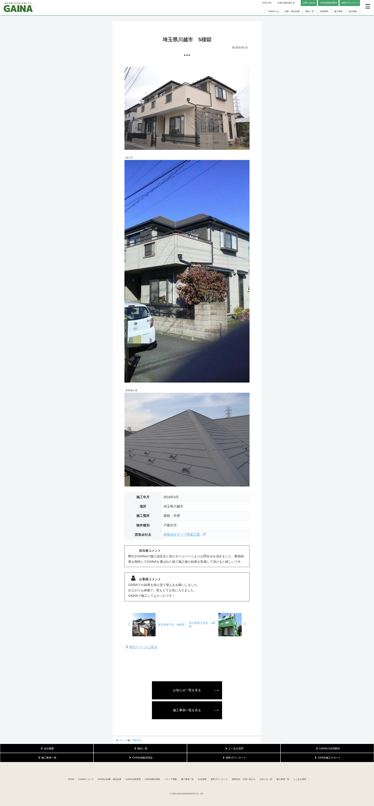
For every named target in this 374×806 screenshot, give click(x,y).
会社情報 (352, 11)
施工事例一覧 (187, 779)
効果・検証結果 (292, 11)
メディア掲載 (170, 779)
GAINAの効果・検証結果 (109, 779)
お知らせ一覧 (265, 779)
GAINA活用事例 (133, 779)
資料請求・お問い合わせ (243, 779)
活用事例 (324, 11)
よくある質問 (299, 779)
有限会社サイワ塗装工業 (182, 534)
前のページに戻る (143, 647)
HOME (71, 779)
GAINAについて (86, 779)
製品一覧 (309, 11)
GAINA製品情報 (152, 779)
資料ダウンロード (219, 779)
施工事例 (338, 11)
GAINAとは (273, 11)
